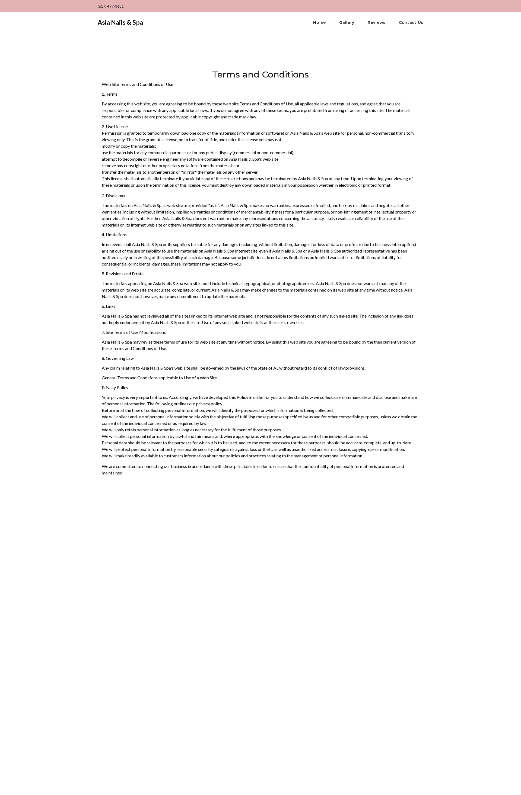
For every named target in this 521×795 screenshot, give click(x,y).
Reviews (377, 22)
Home (319, 22)
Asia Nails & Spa (120, 22)
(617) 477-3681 (111, 6)
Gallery (346, 22)
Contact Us (411, 22)
